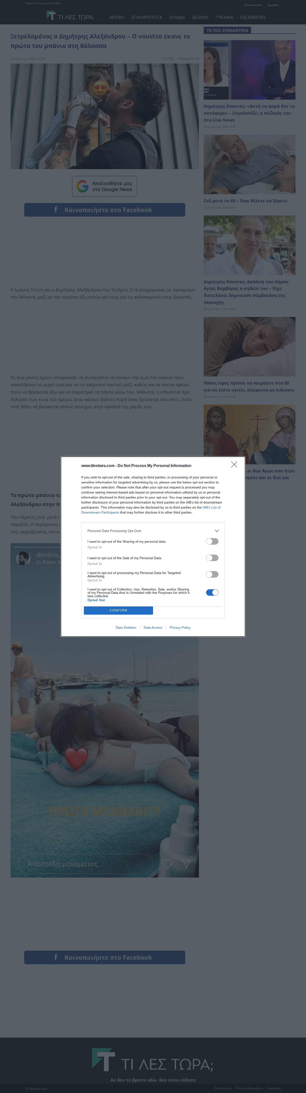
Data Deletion (126, 627)
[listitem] (153, 530)
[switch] (212, 541)
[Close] (235, 466)
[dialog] (153, 547)
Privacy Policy (180, 627)
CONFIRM (118, 610)
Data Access (153, 627)
